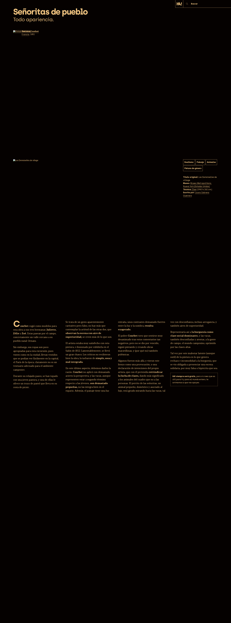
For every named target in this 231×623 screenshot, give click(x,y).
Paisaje (200, 162)
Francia (25, 34)
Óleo (193, 189)
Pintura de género (193, 168)
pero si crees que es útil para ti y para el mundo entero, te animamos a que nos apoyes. (193, 379)
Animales (211, 162)
